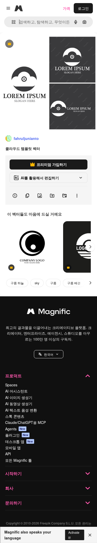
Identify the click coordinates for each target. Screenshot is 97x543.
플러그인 (16, 435)
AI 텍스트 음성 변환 (21, 410)
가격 (66, 8)
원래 (30, 44)
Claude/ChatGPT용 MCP (25, 422)
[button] (48, 354)
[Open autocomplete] (11, 22)
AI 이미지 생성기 (18, 397)
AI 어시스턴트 (16, 391)
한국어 (48, 354)
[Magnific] (48, 312)
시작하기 (13, 473)
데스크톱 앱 (19, 441)
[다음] (90, 247)
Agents (15, 428)
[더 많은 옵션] (77, 195)
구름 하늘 (17, 283)
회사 (9, 488)
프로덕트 (13, 376)
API (8, 453)
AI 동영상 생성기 (18, 403)
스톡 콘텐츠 (14, 416)
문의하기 (13, 503)
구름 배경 (73, 283)
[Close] (90, 535)
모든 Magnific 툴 (18, 460)
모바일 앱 (13, 447)
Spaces (11, 384)
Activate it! (73, 534)
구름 (53, 283)
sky (37, 283)
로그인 (83, 8)
